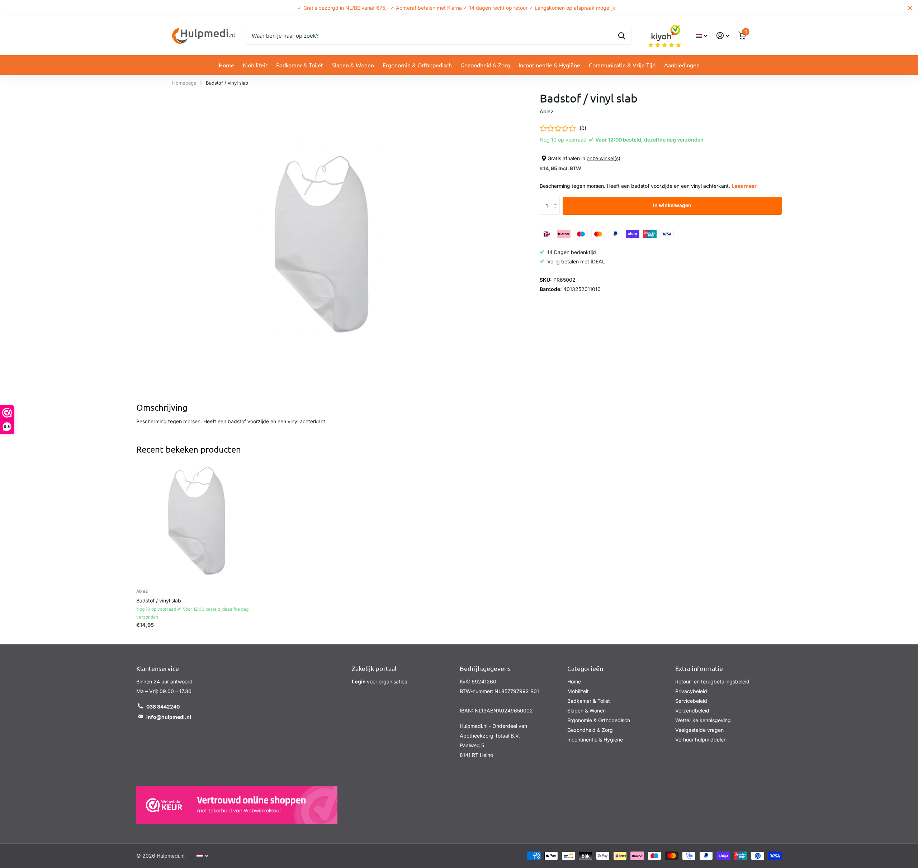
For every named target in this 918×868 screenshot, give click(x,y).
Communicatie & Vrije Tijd (622, 64)
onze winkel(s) (603, 158)
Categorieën (585, 668)
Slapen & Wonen (353, 64)
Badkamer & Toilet (299, 64)
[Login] (722, 36)
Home (226, 64)
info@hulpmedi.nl (168, 717)
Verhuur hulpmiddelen (701, 739)
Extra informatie (699, 668)
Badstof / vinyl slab (158, 600)
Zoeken (621, 36)
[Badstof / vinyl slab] (198, 520)
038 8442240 (163, 707)
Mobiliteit (255, 64)
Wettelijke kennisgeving (703, 720)
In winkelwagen (672, 205)
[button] (557, 199)
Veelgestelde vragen (699, 730)
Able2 (547, 111)
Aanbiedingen (682, 64)
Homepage (184, 83)
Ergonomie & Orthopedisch (417, 64)
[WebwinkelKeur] (236, 805)
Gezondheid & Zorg (485, 64)
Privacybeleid (691, 691)
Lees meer (744, 186)
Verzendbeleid (692, 710)
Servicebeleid (691, 701)
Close (910, 8)
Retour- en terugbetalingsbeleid (712, 681)
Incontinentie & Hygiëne (549, 64)
